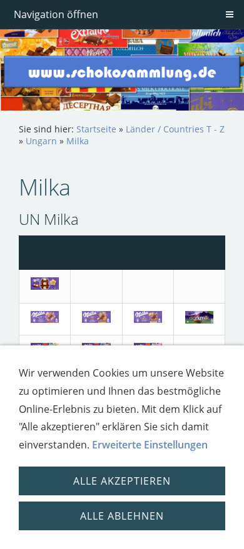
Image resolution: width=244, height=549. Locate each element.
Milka (77, 141)
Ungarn (41, 141)
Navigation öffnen (56, 14)
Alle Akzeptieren (122, 481)
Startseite (96, 129)
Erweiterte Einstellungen (150, 445)
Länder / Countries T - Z (175, 129)
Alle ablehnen (122, 516)
